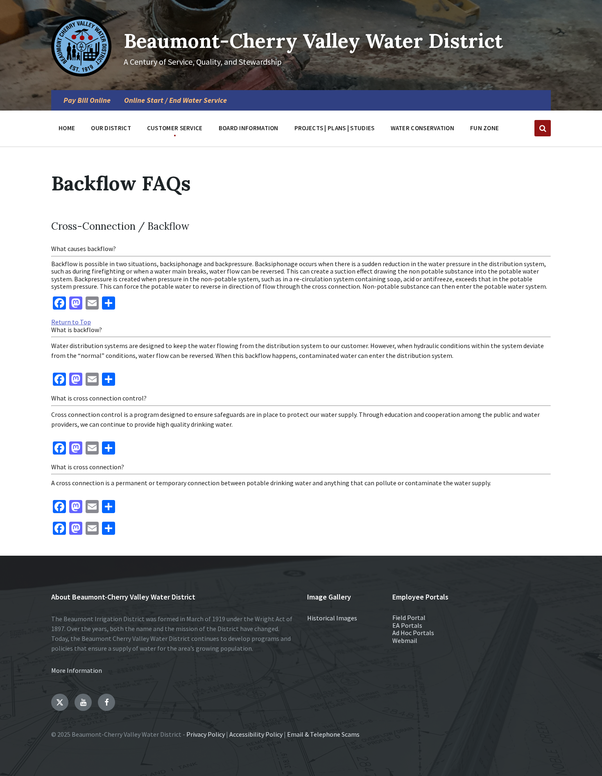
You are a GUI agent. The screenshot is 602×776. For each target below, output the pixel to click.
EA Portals (407, 625)
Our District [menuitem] (111, 128)
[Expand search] (542, 128)
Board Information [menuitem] (248, 128)
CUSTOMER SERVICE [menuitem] (175, 128)
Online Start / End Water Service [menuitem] (175, 100)
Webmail (404, 640)
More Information (76, 670)
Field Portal (408, 617)
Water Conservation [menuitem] (422, 128)
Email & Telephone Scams (323, 734)
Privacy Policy (205, 734)
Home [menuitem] (67, 128)
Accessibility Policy (256, 734)
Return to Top (71, 322)
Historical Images (332, 618)
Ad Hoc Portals (413, 633)
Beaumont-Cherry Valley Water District (313, 40)
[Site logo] (81, 74)
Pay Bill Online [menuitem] (87, 100)
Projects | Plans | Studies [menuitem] (334, 128)
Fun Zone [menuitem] (484, 128)
